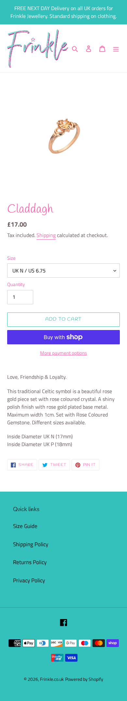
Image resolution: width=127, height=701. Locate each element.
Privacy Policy (29, 580)
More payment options (63, 353)
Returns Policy (30, 562)
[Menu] (116, 48)
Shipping (46, 235)
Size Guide (25, 526)
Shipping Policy (30, 544)
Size (11, 258)
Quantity (16, 284)
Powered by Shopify (84, 679)
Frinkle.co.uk (52, 679)
